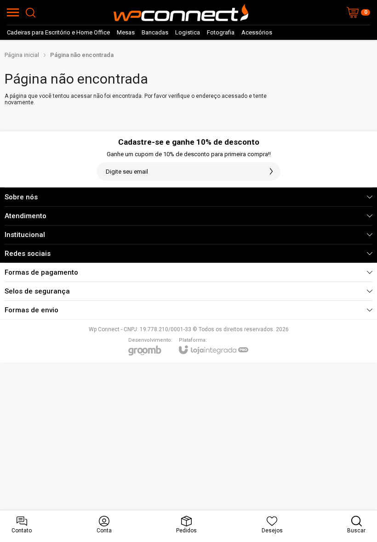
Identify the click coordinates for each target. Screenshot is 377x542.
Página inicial (22, 54)
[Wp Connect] (181, 12)
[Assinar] (271, 171)
